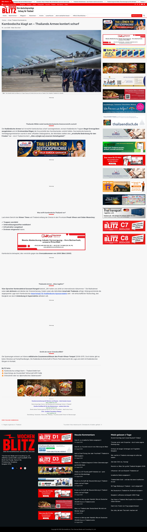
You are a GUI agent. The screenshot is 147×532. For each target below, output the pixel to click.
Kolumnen (32, 15)
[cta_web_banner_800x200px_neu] (124, 112)
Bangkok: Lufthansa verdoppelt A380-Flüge (125, 495)
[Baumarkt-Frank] (124, 191)
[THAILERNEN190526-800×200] (51, 156)
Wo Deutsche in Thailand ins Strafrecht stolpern (126, 490)
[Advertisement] (51, 110)
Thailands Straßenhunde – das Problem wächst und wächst (73, 1)
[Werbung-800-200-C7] (124, 231)
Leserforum (49, 15)
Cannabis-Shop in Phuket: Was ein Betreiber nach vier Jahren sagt (38, 1)
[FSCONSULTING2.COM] (124, 86)
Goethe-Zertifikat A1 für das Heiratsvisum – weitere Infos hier (51, 406)
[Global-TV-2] (124, 204)
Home (5, 15)
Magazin (23, 15)
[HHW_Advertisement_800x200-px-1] (55, 486)
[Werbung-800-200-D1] (55, 441)
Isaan (34, 4)
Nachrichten (13, 15)
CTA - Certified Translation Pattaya (51, 411)
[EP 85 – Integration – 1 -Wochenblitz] (55, 475)
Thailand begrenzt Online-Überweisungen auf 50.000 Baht (107, 1)
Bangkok (22, 4)
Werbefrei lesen (136, 15)
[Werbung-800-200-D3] (55, 463)
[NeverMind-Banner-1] (124, 139)
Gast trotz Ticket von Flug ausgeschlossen (125, 506)
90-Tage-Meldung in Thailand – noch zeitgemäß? (127, 486)
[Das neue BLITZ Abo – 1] (124, 165)
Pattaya (29, 4)
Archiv (41, 15)
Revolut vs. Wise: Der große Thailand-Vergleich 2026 (128, 466)
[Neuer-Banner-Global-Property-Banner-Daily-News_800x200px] (51, 250)
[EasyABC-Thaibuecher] (124, 58)
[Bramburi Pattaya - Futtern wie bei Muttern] (51, 396)
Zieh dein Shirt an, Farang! (119, 462)
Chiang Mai (41, 4)
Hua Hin (47, 4)
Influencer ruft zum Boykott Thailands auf (124, 471)
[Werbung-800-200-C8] (124, 244)
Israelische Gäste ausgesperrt (91, 440)
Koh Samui (60, 4)
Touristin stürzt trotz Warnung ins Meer (95, 447)
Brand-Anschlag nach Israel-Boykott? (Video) (126, 438)
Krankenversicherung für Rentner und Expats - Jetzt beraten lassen (51, 401)
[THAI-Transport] (124, 217)
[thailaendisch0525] (124, 125)
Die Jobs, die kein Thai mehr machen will (124, 510)
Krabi (66, 4)
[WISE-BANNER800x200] (124, 152)
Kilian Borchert (16, 28)
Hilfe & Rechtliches (79, 15)
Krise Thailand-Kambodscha (10, 420)
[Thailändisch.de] (55, 452)
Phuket (53, 4)
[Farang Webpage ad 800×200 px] (124, 99)
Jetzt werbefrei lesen (62, 15)
